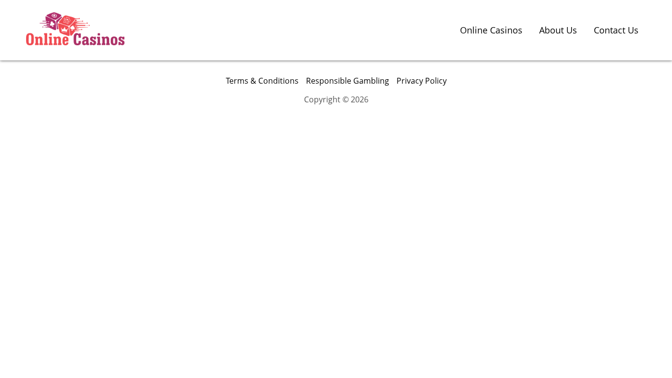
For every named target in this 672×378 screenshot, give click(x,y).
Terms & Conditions (262, 80)
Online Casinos (491, 30)
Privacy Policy (422, 80)
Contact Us (616, 30)
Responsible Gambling (347, 80)
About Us (558, 30)
